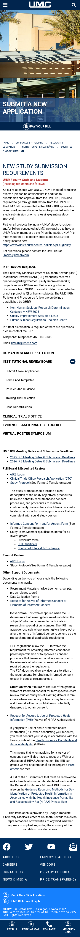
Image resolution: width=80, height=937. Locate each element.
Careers (10, 864)
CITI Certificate (27, 544)
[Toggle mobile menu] (6, 4)
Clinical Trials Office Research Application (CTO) (41, 478)
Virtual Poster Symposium (27, 433)
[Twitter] (29, 847)
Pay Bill (12, 929)
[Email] (73, 847)
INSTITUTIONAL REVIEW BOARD (38, 147)
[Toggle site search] (74, 5)
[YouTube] (51, 847)
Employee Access (55, 857)
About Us (11, 857)
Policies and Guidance (20, 389)
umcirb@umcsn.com (16, 255)
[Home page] (40, 5)
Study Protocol (20, 482)
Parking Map (31, 929)
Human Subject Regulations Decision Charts (38, 320)
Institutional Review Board (27, 361)
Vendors (47, 864)
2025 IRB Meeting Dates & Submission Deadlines (42, 457)
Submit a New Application (22, 371)
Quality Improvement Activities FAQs (34, 316)
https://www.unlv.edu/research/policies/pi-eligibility (37, 245)
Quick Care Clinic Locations (28, 895)
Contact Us (13, 872)
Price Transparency (58, 879)
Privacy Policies (55, 872)
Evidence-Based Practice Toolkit (32, 425)
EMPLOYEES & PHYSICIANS (29, 142)
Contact (49, 929)
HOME (6, 142)
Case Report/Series (19, 407)
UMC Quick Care (68, 930)
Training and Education (20, 398)
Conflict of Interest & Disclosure (39, 548)
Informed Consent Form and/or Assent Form (39, 523)
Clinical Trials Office (22, 416)
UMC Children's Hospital (26, 901)
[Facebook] (7, 847)
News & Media (15, 879)
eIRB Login (17, 474)
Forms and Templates (20, 380)
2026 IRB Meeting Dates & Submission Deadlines (42, 461)
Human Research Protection (28, 353)
